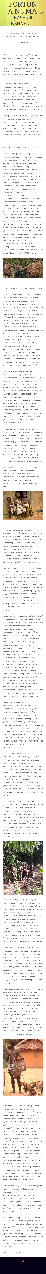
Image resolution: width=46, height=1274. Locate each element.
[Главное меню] (4, 13)
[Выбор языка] (41, 13)
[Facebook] (23, 1261)
